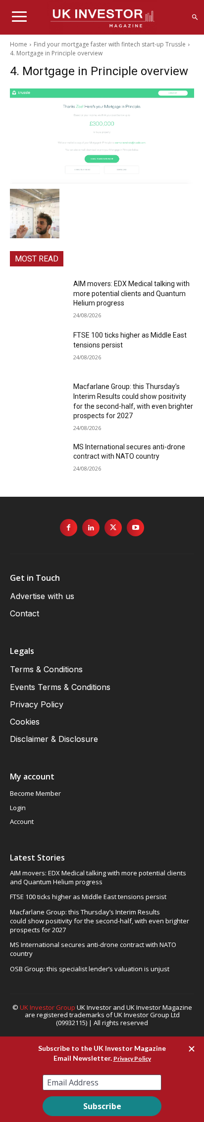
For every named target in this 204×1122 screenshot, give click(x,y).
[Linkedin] (91, 527)
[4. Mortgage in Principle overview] (102, 136)
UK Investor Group (47, 1007)
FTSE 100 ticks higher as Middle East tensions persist (88, 896)
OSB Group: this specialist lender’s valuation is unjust (89, 968)
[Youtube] (135, 527)
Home (18, 44)
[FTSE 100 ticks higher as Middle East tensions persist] (37, 350)
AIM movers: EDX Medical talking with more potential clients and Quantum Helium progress (131, 293)
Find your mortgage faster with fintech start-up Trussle (110, 44)
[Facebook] (68, 527)
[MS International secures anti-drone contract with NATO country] (37, 461)
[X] (113, 527)
